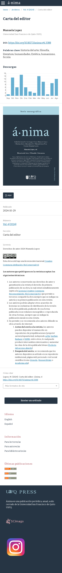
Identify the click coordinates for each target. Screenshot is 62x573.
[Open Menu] (3, 3)
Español (9, 424)
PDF (9, 195)
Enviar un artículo (31, 400)
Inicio (5, 10)
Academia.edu (21, 363)
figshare (18, 339)
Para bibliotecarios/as (15, 451)
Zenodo (33, 360)
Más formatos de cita (15, 386)
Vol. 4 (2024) (28, 10)
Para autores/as (12, 446)
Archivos (16, 10)
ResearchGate (44, 360)
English (8, 419)
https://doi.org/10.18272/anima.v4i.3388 (29, 42)
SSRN (27, 339)
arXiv (47, 336)
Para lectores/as (13, 442)
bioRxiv (54, 336)
